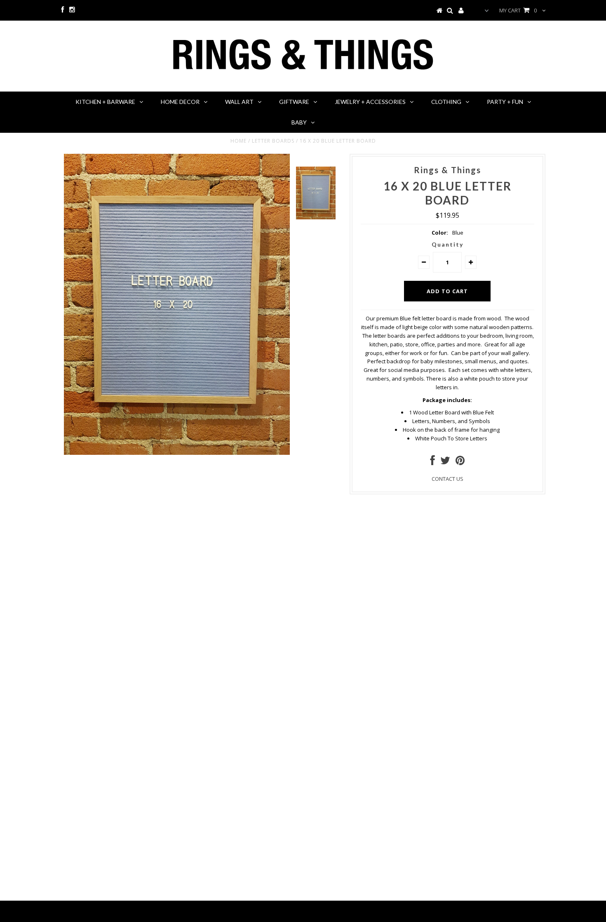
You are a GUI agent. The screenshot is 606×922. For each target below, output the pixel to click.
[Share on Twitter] (445, 462)
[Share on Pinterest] (460, 462)
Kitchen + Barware (105, 101)
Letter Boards (273, 140)
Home (238, 140)
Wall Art (239, 101)
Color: (440, 232)
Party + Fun (505, 101)
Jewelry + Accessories (370, 101)
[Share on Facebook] (432, 462)
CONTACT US (447, 478)
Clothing (446, 101)
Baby (299, 122)
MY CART (518, 10)
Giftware (294, 101)
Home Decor (180, 101)
